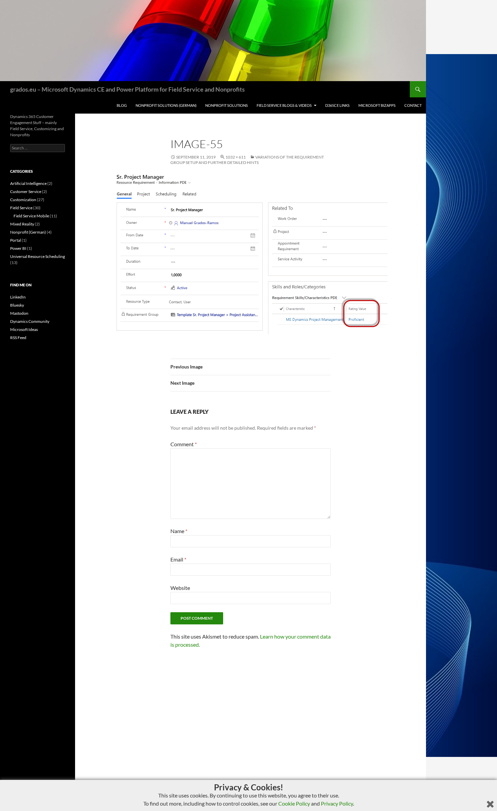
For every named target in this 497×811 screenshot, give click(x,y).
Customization (23, 199)
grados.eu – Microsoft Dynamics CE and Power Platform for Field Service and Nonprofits (127, 89)
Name (178, 531)
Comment (183, 444)
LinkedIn (18, 297)
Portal (15, 240)
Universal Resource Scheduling (37, 256)
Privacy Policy (337, 803)
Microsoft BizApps (377, 105)
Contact (413, 105)
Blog (122, 105)
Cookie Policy (294, 803)
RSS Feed (18, 337)
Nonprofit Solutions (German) (166, 105)
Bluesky (17, 305)
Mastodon (19, 313)
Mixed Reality (22, 223)
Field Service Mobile (31, 215)
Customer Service (25, 191)
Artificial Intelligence (28, 183)
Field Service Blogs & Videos (284, 105)
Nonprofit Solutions (226, 105)
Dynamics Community (29, 321)
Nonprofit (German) (28, 232)
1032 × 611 (236, 157)
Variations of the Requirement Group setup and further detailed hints (247, 159)
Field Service (21, 207)
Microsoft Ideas (24, 329)
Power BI (18, 248)
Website (180, 588)
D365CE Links (337, 105)
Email (178, 559)
